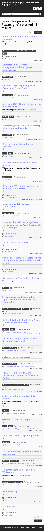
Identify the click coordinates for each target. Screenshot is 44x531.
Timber (15, 485)
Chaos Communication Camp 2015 (31, 199)
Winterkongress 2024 (35, 391)
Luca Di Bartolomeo (18, 445)
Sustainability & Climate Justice (12, 482)
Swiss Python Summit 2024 (34, 139)
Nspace (7, 445)
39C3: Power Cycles (36, 315)
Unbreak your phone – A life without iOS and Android (19, 51)
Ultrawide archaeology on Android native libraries (22, 453)
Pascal (7, 500)
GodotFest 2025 (37, 99)
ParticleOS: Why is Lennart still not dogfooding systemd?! (20, 340)
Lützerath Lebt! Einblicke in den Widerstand (18, 471)
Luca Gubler (8, 138)
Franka (11, 485)
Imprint (34, 527)
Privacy (40, 527)
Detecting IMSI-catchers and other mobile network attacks (20, 187)
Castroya (27, 485)
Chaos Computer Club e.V (11, 527)
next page (38, 32)
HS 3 (4, 53)
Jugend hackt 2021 (36, 502)
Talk (4, 95)
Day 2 (10, 426)
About (22, 527)
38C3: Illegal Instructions (34, 334)
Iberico (10, 95)
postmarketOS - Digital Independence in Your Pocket (22, 105)
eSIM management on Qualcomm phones (19, 164)
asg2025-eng (12, 348)
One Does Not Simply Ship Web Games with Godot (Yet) (18, 87)
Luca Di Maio (8, 290)
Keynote (5, 288)
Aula (4, 135)
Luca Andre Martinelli (11, 216)
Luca (17, 197)
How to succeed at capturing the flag (21, 435)
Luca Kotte (8, 79)
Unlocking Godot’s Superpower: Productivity (18, 205)
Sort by (28, 32)
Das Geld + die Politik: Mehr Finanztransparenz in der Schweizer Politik (20, 375)
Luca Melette (22, 332)
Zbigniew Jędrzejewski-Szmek (25, 366)
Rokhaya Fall (31, 463)
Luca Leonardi (9, 98)
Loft (4, 348)
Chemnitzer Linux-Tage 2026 (33, 81)
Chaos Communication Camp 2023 (31, 447)
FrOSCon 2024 (37, 181)
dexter (11, 197)
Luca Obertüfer (18, 389)
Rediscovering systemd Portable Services (18, 145)
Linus (6, 197)
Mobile (5, 116)
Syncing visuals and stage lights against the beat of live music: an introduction (19, 300)
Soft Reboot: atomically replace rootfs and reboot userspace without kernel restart (21, 260)
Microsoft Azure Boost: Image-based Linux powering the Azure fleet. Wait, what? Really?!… (21, 225)
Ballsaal (10, 213)
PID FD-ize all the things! (15, 242)
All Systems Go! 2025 (35, 352)
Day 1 (10, 153)
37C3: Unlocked (37, 415)
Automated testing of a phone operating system (21, 38)
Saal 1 (12, 329)
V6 (11, 77)
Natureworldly (9, 491)
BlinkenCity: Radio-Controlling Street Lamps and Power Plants (21, 321)
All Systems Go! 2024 (35, 158)
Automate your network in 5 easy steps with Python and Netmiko (21, 127)
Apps (27, 527)
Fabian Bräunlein (10, 332)
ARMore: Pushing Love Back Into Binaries (18, 397)
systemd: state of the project (16, 357)
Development (7, 177)
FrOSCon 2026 (37, 60)
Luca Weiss (8, 58)
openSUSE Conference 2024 (33, 292)
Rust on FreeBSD (10, 506)
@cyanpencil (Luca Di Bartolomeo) (15, 413)
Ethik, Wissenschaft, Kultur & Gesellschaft (15, 385)
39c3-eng (25, 309)
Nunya (20, 485)
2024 (9, 135)
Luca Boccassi (9, 156)
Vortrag (5, 77)
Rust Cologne (38, 517)
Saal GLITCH (14, 461)
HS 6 (11, 116)
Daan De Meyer (21, 350)
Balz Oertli (8, 389)
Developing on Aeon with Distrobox (20, 278)
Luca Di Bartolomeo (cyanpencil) (14, 313)
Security (5, 329)
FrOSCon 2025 (37, 121)
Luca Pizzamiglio (10, 515)
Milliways (6, 442)
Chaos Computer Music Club (11, 309)
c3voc (23, 529)
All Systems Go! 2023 (35, 238)
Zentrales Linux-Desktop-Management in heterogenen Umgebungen (17, 67)
